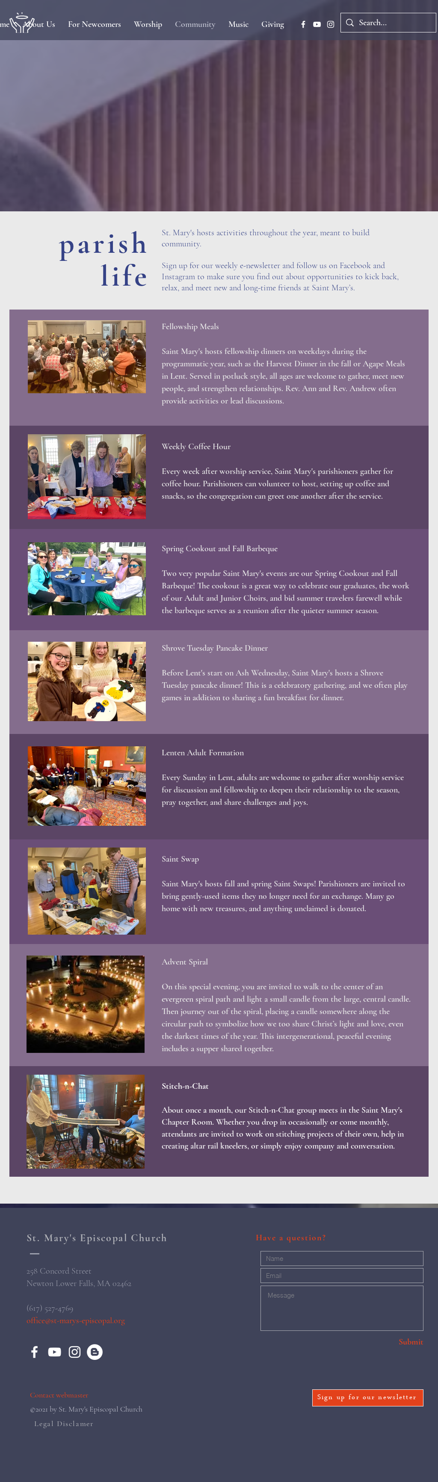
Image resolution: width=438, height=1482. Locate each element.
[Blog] (95, 1352)
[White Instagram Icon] (330, 24)
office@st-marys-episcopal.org (76, 1320)
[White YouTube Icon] (317, 24)
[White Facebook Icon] (303, 24)
